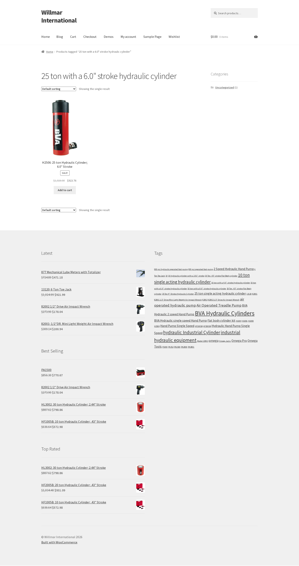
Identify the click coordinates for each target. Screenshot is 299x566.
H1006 (245, 321)
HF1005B (199, 326)
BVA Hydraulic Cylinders (224, 313)
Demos (108, 37)
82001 (254, 294)
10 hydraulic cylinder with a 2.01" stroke (186, 275)
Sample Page (152, 37)
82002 (204, 299)
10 (167, 275)
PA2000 (184, 347)
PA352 (171, 347)
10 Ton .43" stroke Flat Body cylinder (221, 275)
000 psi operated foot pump (200, 269)
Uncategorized (224, 87)
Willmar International (58, 16)
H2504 (157, 326)
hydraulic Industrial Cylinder (191, 332)
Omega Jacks (225, 341)
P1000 (165, 347)
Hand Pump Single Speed (177, 326)
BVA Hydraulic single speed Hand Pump (180, 320)
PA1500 (177, 347)
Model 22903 (202, 341)
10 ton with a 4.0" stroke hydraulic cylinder (230, 282)
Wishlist (174, 37)
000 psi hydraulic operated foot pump (171, 269)
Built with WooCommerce (59, 542)
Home (45, 37)
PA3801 (191, 347)
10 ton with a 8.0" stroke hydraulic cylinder (207, 288)
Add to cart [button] (65, 190)
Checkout (90, 37)
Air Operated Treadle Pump (218, 305)
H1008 (251, 321)
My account (128, 37)
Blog (59, 37)
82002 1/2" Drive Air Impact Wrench (223, 299)
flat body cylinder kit (221, 320)
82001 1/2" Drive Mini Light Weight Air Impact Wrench (178, 299)
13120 (249, 294)
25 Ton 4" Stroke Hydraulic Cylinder (178, 294)
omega (213, 341)
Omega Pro (239, 341)
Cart (73, 37)
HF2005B (207, 326)
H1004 (238, 321)
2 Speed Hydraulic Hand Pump (234, 269)
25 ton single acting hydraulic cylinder (220, 293)
